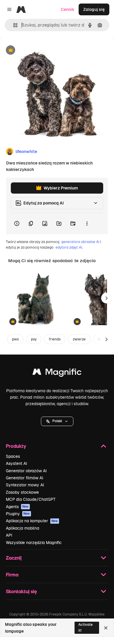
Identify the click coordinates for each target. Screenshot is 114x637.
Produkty (16, 446)
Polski (57, 421)
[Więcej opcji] (87, 223)
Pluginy (18, 513)
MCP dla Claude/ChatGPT (31, 499)
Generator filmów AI (24, 477)
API (9, 535)
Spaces (13, 456)
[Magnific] (57, 373)
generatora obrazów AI (80, 242)
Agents (17, 506)
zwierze (79, 339)
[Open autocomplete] (13, 25)
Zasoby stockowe (22, 492)
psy (34, 339)
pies (15, 339)
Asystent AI (16, 463)
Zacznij (14, 558)
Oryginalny (40, 50)
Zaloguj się (94, 9)
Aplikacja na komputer (32, 520)
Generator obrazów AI (26, 470)
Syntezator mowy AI (25, 485)
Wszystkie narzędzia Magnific (34, 542)
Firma (12, 574)
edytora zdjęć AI (69, 247)
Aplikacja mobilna (22, 528)
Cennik (68, 9)
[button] (57, 421)
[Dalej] (106, 298)
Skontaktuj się (21, 591)
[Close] (106, 627)
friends (55, 339)
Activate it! (85, 627)
